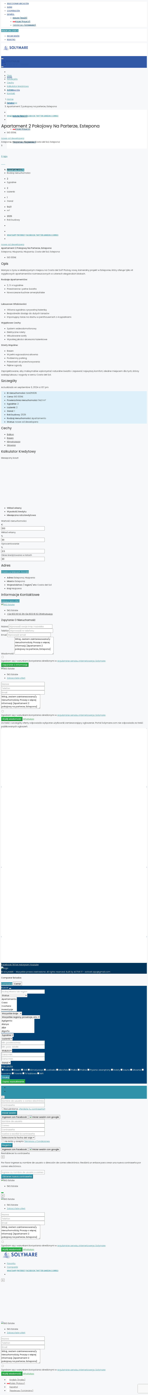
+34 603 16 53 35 (15, 613)
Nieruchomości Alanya (22, 848)
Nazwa (4, 626)
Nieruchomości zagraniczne (25, 859)
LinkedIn (47, 116)
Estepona (12, 102)
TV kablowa (31, 1073)
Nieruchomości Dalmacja (24, 906)
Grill (25, 1069)
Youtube (34, 964)
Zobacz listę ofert (10, 600)
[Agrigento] (17, 1020)
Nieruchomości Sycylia (22, 921)
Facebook (31, 116)
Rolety (116, 1069)
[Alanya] (17, 1024)
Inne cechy (7, 1066)
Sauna (126, 1069)
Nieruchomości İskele (22, 914)
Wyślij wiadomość (11, 718)
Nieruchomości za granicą (24, 778)
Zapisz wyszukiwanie (13, 1081)
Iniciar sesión (13, 36)
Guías (9, 7)
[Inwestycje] (9, 1009)
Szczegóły (12, 78)
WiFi (42, 1073)
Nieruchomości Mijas (22, 819)
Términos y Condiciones (37, 1141)
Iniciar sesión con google (45, 1117)
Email (4, 634)
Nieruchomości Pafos (22, 837)
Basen (10, 437)
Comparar (6, 983)
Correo (54, 116)
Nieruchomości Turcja (22, 771)
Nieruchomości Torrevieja (24, 805)
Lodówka (51, 1069)
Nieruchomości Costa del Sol (26, 881)
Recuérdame (11, 1108)
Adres (10, 89)
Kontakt (11, 93)
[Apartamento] (9, 999)
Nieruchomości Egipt (21, 760)
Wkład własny (8, 532)
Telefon (5, 630)
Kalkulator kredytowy (18, 86)
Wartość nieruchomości (13, 520)
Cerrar (17, 983)
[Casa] (9, 1002)
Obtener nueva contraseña (17, 1176)
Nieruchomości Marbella (23, 801)
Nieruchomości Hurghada (24, 826)
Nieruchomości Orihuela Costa (27, 812)
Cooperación (13, 11)
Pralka (74, 1069)
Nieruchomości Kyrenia (23, 903)
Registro (11, 39)
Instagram (24, 964)
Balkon (10, 434)
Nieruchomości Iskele (22, 851)
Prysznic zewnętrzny (100, 1069)
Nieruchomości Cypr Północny (26, 749)
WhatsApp (11, 116)
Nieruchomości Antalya (23, 917)
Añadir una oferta (9, 30)
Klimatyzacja (13, 441)
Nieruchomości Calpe (22, 815)
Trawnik (18, 1073)
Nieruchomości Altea (22, 833)
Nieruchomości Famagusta (25, 892)
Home (10, 99)
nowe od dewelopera (12, 138)
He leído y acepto (27, 1141)
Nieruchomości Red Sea (23, 888)
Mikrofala (63, 1069)
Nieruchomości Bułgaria (23, 775)
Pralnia (83, 1069)
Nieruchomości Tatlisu (22, 844)
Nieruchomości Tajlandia (24, 767)
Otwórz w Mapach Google (15, 571)
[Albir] (17, 1027)
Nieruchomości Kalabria (23, 925)
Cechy (10, 82)
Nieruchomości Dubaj (22, 808)
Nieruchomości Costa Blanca (26, 885)
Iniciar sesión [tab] (14, 1087)
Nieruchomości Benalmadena (26, 855)
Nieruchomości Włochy (23, 753)
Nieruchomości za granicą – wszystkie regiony (35, 928)
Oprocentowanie (10, 543)
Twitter (40, 116)
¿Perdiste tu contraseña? (32, 1108)
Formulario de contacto (23, 954)
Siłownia (11, 445)
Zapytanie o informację (14, 664)
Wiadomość (7, 653)
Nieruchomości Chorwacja (25, 757)
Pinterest (21, 116)
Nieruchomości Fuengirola (24, 830)
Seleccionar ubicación (18, 3)
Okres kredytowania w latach (16, 555)
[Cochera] (9, 1006)
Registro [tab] (11, 1091)
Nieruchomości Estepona (24, 823)
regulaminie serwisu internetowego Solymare (81, 660)
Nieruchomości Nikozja (22, 910)
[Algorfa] (17, 1031)
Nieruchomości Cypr (21, 764)
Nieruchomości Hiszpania (24, 742)
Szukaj (5, 1077)
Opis (9, 75)
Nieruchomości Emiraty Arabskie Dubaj (31, 746)
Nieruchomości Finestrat (23, 841)
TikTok (15, 964)
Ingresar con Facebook (14, 1117)
